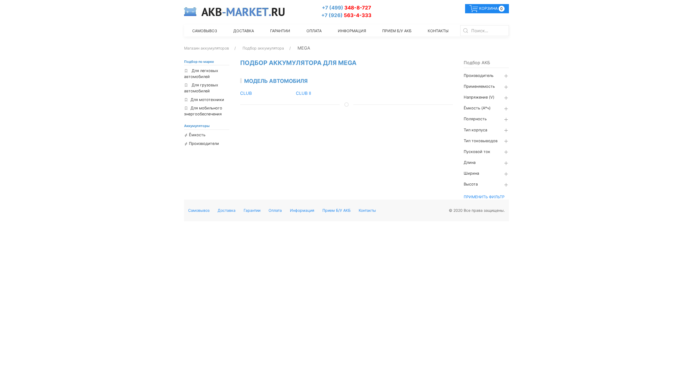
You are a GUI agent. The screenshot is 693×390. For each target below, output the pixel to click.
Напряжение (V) (479, 97)
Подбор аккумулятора (263, 48)
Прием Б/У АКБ (396, 30)
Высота (471, 184)
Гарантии (280, 30)
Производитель (478, 75)
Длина (470, 162)
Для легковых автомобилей (201, 73)
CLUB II (303, 93)
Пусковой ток (477, 152)
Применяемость (479, 86)
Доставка (243, 30)
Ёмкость (196, 134)
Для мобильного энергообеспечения (203, 111)
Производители (203, 143)
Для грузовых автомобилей (201, 88)
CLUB (246, 93)
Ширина (471, 173)
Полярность (475, 119)
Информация (352, 30)
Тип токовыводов (481, 141)
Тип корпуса (475, 130)
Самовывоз (204, 30)
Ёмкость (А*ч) (477, 108)
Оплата (314, 30)
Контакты (438, 30)
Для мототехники (207, 99)
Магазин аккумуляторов (206, 48)
